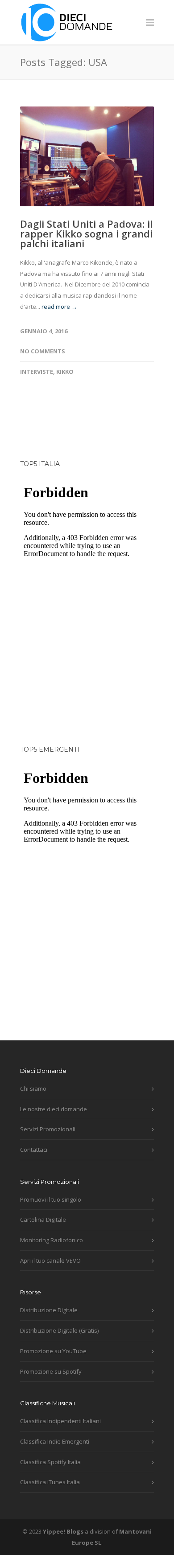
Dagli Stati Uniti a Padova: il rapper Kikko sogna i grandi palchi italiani (86, 233)
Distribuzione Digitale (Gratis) (59, 1330)
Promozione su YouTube (53, 1351)
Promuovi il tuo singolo (50, 1199)
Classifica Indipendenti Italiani (60, 1421)
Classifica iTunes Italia (50, 1482)
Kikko (65, 372)
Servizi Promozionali (47, 1129)
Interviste (36, 372)
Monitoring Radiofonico (51, 1240)
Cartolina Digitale (43, 1219)
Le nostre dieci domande (53, 1109)
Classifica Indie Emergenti (54, 1441)
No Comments (42, 351)
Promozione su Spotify (51, 1371)
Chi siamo (33, 1088)
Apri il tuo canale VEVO (50, 1260)
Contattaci (33, 1150)
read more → (59, 307)
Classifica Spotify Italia (50, 1462)
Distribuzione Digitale (49, 1310)
